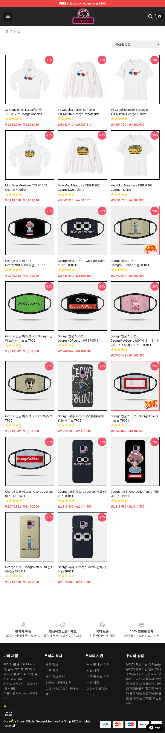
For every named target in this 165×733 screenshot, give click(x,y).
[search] (150, 16)
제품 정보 (52, 664)
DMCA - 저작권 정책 (59, 682)
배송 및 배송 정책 (97, 664)
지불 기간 (92, 670)
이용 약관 (52, 670)
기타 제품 (92, 682)
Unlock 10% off (8, 714)
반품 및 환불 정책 (97, 676)
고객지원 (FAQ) (96, 688)
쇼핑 (17, 32)
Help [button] (157, 727)
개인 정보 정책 (55, 676)
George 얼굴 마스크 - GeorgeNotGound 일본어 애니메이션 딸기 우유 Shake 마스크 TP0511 (135, 340)
